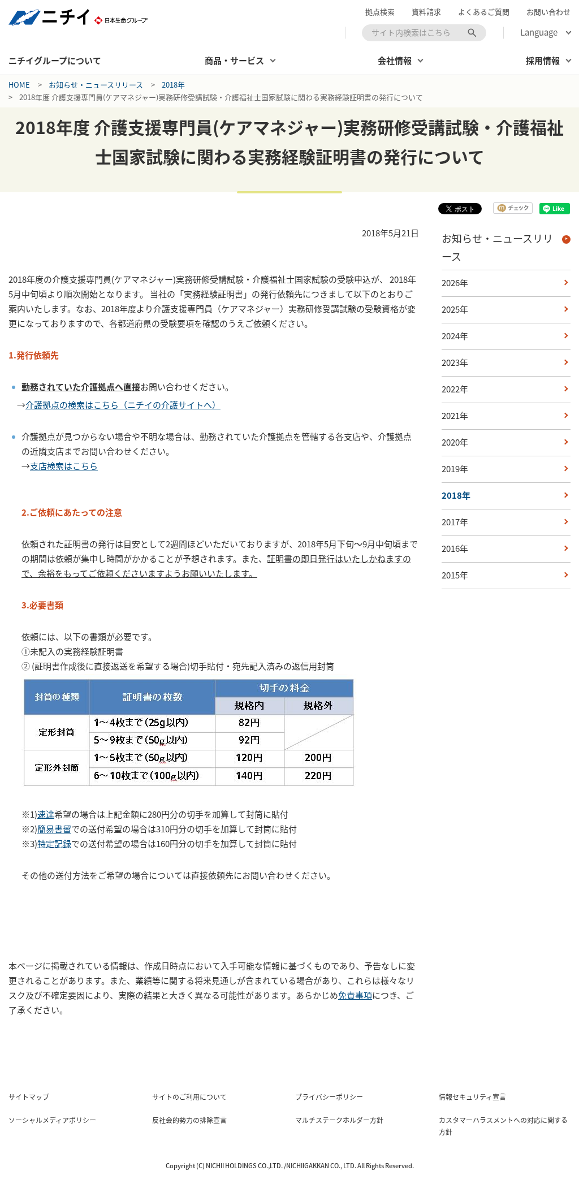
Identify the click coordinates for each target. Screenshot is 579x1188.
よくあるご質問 (483, 11)
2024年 (455, 336)
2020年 (455, 442)
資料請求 (426, 11)
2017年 (455, 522)
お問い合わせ (548, 11)
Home (19, 84)
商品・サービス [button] (234, 60)
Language (539, 32)
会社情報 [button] (395, 60)
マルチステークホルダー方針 (339, 1120)
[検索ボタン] (472, 32)
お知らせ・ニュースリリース (96, 84)
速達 (45, 814)
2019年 (455, 469)
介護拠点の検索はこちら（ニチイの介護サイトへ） (123, 405)
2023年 (455, 362)
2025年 (455, 309)
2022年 (455, 389)
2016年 (455, 548)
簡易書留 (54, 829)
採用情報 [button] (543, 60)
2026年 (455, 283)
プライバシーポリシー (329, 1097)
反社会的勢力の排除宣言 (189, 1120)
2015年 (455, 575)
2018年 (173, 84)
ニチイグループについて (54, 60)
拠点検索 (380, 11)
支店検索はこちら (64, 466)
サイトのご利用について (189, 1097)
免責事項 (355, 995)
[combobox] (424, 32)
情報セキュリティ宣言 (472, 1097)
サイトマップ (28, 1097)
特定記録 (54, 843)
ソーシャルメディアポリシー (52, 1120)
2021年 (455, 415)
